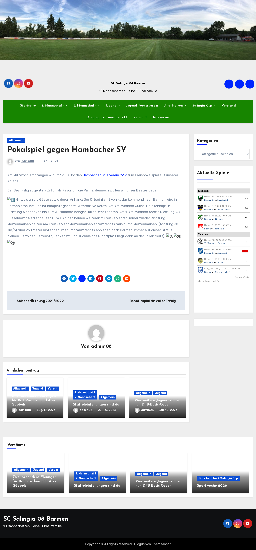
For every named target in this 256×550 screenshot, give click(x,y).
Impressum (161, 117)
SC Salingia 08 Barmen (128, 83)
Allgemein (16, 140)
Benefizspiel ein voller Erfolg (153, 301)
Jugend (112, 105)
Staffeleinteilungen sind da (96, 405)
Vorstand (229, 105)
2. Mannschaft (85, 105)
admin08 (27, 161)
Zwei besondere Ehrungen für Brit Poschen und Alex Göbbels (34, 400)
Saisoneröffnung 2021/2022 (40, 301)
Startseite (28, 105)
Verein (139, 117)
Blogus (139, 544)
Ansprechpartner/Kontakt (107, 117)
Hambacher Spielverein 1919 (105, 175)
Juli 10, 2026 (107, 410)
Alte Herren (174, 105)
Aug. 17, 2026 (46, 410)
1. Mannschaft (53, 105)
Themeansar (161, 544)
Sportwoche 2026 (212, 486)
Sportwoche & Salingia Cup (218, 478)
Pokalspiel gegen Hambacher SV (66, 150)
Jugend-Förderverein (142, 105)
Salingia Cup (202, 105)
